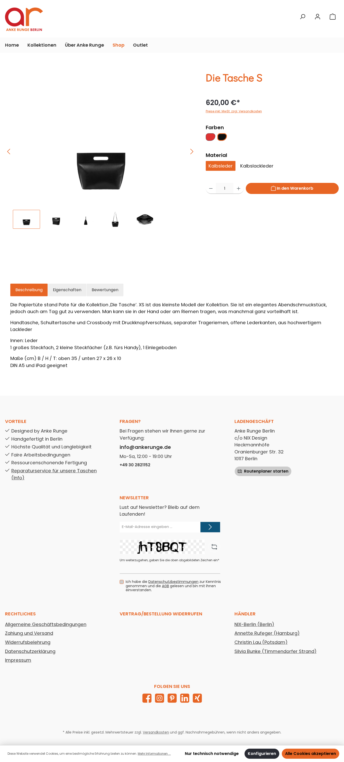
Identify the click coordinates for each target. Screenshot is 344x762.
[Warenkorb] (332, 17)
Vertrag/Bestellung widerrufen (161, 614)
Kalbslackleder (256, 166)
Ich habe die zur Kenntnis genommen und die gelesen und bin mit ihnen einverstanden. (173, 586)
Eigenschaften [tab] (67, 290)
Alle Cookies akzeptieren (310, 753)
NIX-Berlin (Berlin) (254, 624)
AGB (165, 585)
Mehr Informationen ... (154, 753)
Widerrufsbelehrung (27, 642)
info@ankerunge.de (145, 447)
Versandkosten (156, 732)
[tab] (29, 290)
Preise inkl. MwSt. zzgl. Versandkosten (234, 111)
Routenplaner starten (265, 471)
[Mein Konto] (317, 17)
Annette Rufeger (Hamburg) (267, 633)
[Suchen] (302, 17)
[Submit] (210, 527)
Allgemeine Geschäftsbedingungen (45, 624)
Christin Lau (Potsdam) (261, 642)
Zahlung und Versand (29, 633)
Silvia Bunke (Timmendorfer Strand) (275, 651)
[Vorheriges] (9, 151)
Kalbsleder (221, 166)
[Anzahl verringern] (211, 188)
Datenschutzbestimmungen (173, 581)
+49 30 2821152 (135, 465)
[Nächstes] (191, 151)
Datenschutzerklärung (30, 651)
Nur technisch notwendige (212, 753)
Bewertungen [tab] (105, 290)
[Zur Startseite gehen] (24, 19)
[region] (100, 163)
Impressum (18, 660)
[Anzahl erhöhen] (238, 188)
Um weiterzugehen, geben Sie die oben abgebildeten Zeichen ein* (169, 560)
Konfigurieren (262, 753)
